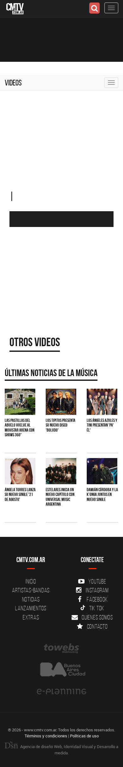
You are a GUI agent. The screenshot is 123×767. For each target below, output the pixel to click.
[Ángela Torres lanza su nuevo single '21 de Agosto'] (20, 471)
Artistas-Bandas (31, 590)
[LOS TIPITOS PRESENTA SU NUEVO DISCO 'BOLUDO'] (61, 402)
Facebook (97, 599)
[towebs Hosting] (61, 648)
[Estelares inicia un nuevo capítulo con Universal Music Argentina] (61, 471)
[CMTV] (15, 8)
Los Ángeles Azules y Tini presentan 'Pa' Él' (102, 425)
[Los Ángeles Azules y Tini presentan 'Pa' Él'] (102, 402)
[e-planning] (61, 691)
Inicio (31, 581)
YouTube (97, 581)
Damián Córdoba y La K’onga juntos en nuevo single (102, 494)
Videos (13, 82)
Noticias (31, 599)
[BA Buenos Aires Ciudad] (61, 670)
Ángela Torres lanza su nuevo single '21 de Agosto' (20, 494)
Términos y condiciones (46, 736)
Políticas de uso (84, 736)
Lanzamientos (30, 608)
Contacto (97, 626)
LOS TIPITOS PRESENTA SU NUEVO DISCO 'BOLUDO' (60, 425)
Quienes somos (97, 617)
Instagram (97, 590)
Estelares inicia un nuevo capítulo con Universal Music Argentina (60, 497)
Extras (31, 617)
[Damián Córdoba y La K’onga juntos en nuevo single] (102, 471)
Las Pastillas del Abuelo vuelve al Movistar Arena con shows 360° (19, 427)
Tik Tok (96, 608)
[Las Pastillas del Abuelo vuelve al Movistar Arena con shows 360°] (20, 402)
